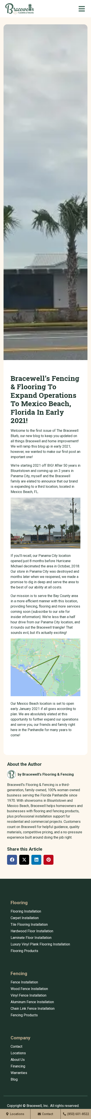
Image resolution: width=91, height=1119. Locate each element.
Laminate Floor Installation (31, 938)
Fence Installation (24, 982)
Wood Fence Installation (29, 989)
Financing (18, 1066)
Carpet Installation (25, 918)
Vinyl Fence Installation (28, 995)
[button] (81, 9)
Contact (16, 1046)
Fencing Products (24, 1015)
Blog (14, 1079)
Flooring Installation (26, 911)
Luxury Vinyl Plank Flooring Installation (40, 944)
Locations (18, 1053)
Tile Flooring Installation (29, 924)
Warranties (19, 1073)
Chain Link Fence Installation (33, 1008)
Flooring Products (24, 951)
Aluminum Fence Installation (32, 1002)
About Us (18, 1060)
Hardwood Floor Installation (32, 931)
